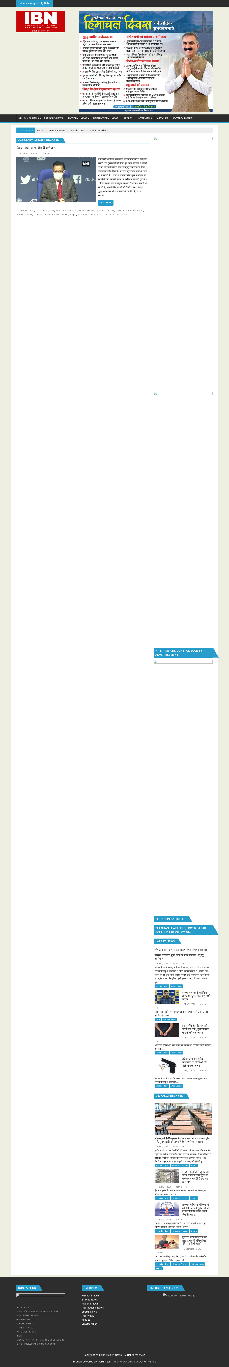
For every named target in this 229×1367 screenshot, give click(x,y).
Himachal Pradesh (87, 210)
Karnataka (131, 210)
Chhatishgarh (42, 210)
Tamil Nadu (93, 214)
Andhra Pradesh (26, 210)
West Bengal (176, 986)
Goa (58, 210)
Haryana (73, 210)
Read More (106, 202)
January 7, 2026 (163, 1186)
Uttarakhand (121, 214)
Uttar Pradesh (107, 214)
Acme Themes (147, 1361)
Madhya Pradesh (24, 214)
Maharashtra (40, 214)
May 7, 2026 (162, 963)
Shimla (194, 1165)
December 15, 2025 (193, 1248)
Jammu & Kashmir (105, 210)
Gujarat (64, 210)
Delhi (51, 210)
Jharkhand (120, 210)
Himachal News (162, 1165)
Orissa (65, 214)
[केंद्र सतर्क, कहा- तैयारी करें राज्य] (56, 159)
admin (46, 153)
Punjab (73, 214)
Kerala (140, 210)
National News (54, 214)
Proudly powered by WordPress (92, 1361)
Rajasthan (82, 214)
